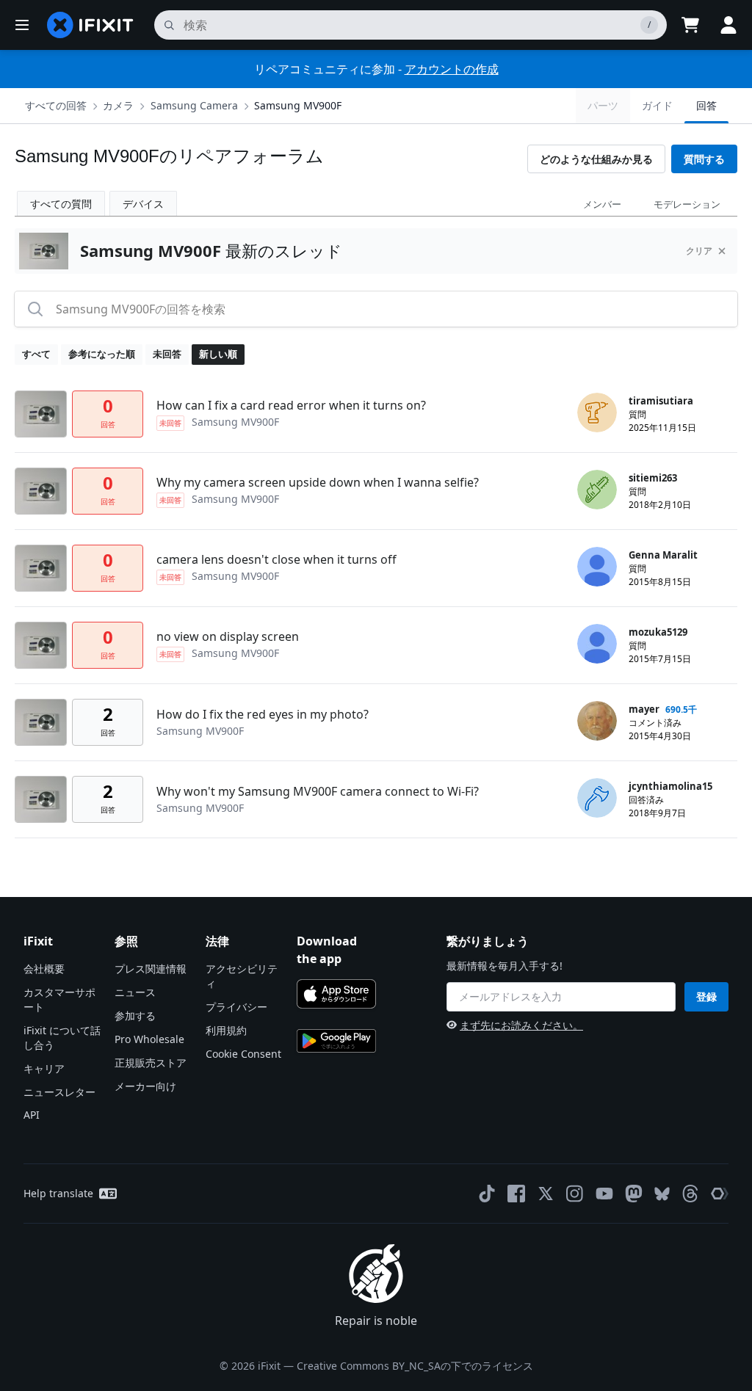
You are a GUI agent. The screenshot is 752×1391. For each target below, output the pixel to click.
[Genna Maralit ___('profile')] (597, 566)
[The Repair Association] (719, 1193)
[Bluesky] (662, 1194)
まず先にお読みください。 (521, 1025)
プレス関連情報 (151, 969)
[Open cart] (690, 25)
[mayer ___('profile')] (597, 721)
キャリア (44, 1068)
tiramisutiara (661, 400)
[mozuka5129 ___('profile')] (597, 644)
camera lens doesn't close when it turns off (276, 559)
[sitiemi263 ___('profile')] (597, 489)
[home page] (90, 25)
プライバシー (236, 1007)
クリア (699, 250)
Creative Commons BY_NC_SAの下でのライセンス (415, 1366)
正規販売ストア (151, 1062)
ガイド (657, 105)
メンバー (602, 204)
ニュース (135, 992)
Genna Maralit (663, 555)
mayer (644, 709)
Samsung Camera (194, 105)
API (32, 1115)
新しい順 (218, 353)
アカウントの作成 (452, 69)
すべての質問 (61, 204)
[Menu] (22, 25)
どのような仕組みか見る (596, 159)
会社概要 (44, 969)
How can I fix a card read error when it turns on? (291, 405)
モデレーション (687, 204)
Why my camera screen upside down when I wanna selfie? (317, 482)
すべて (36, 353)
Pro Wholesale (149, 1039)
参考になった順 (101, 353)
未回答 (167, 353)
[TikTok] (487, 1193)
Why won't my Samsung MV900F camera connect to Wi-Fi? (317, 791)
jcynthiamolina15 (670, 786)
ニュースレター (59, 1092)
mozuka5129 (658, 632)
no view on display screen (227, 636)
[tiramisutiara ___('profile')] (597, 412)
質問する (704, 159)
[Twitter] (545, 1193)
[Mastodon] (634, 1193)
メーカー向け (145, 1086)
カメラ (118, 105)
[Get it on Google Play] (336, 1040)
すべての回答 (56, 105)
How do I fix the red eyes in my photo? (262, 714)
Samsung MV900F (297, 105)
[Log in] (728, 25)
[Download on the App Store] (336, 994)
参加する (135, 1016)
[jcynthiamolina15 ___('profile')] (597, 798)
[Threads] (690, 1193)
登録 (706, 996)
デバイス (143, 204)
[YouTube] (604, 1193)
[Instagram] (575, 1193)
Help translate (58, 1193)
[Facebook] (516, 1193)
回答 (706, 105)
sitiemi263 (653, 477)
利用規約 (226, 1030)
